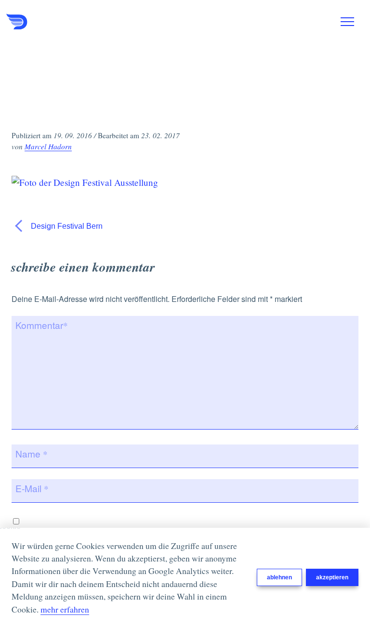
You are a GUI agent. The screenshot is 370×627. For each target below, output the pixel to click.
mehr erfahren (64, 609)
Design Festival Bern (66, 226)
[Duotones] (54, 21)
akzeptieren (332, 577)
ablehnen (279, 577)
